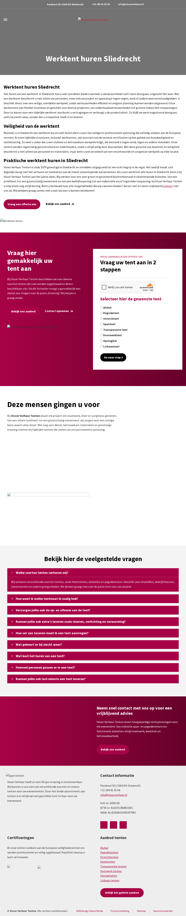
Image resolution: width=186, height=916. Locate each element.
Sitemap (141, 911)
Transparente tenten (113, 866)
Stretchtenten (109, 857)
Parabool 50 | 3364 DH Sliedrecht (65, 4)
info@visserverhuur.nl (131, 4)
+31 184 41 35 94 (101, 4)
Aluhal (104, 848)
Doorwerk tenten (111, 871)
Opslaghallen (108, 875)
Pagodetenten (109, 852)
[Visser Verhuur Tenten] (93, 19)
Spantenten (107, 861)
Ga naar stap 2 (113, 357)
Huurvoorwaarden (163, 911)
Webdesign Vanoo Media (89, 911)
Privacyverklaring (119, 911)
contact (168, 186)
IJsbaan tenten (109, 880)
